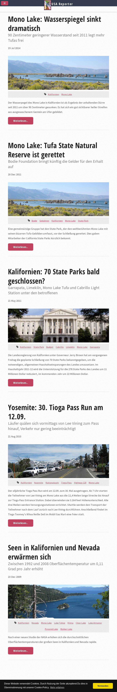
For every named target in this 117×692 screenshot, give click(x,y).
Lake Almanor (95, 622)
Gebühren (44, 220)
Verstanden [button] (102, 686)
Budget (49, 347)
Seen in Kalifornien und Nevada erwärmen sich (54, 552)
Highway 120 (80, 482)
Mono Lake (66, 94)
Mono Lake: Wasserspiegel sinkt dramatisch (54, 23)
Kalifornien (53, 94)
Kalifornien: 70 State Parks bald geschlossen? (54, 276)
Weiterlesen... (20, 120)
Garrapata (95, 347)
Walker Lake (66, 629)
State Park (83, 220)
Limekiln (70, 347)
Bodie (34, 220)
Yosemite (38, 482)
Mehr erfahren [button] (57, 687)
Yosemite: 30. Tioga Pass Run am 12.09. (55, 411)
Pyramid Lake (51, 629)
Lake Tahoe (59, 622)
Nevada (35, 622)
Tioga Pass (66, 482)
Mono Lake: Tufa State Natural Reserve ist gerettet (52, 149)
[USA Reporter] (58, 8)
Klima (70, 622)
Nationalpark (52, 482)
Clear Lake (81, 622)
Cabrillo (60, 347)
